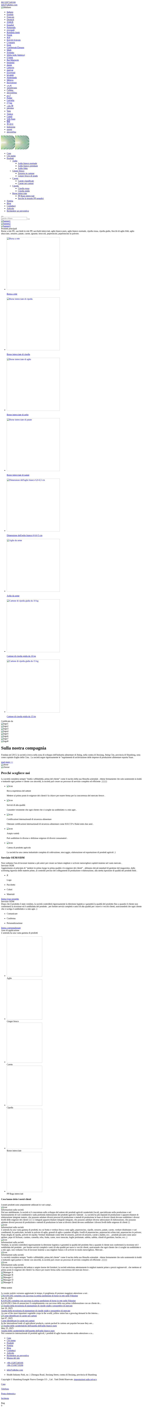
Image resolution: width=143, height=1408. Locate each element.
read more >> (7, 762)
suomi (9, 129)
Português (11, 27)
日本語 (10, 22)
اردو (8, 95)
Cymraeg (11, 42)
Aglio (14, 161)
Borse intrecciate (19, 193)
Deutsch (10, 19)
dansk (9, 65)
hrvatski (10, 75)
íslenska (10, 108)
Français (10, 17)
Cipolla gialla (24, 191)
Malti (9, 50)
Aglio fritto (23, 168)
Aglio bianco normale (27, 163)
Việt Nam (11, 119)
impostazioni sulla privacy (85, 1379)
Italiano (10, 12)
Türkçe (10, 114)
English (10, 14)
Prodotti (10, 158)
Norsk (9, 35)
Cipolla (15, 186)
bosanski (10, 62)
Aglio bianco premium (28, 166)
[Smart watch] (74, 956)
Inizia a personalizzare (11, 928)
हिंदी (8, 121)
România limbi (13, 32)
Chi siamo (11, 156)
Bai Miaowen (13, 60)
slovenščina (12, 93)
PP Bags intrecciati (26, 196)
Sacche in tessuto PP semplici (31, 198)
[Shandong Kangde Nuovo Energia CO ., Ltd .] (15, 148)
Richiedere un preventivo (18, 211)
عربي (9, 85)
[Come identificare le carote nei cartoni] (19, 1316)
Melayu (10, 80)
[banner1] (5, 221)
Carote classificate (26, 181)
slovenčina (11, 132)
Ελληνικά (11, 72)
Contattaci (11, 206)
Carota (15, 178)
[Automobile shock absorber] (74, 1000)
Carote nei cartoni (26, 183)
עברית (9, 103)
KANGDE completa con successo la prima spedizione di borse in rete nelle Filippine (38, 1301)
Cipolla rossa (23, 188)
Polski (9, 98)
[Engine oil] (74, 1086)
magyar (10, 70)
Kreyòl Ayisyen (14, 40)
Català (9, 116)
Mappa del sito (13, 1358)
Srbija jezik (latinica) (16, 55)
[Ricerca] (2, 216)
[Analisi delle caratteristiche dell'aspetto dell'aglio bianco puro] (29, 1326)
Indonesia (11, 127)
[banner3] (5, 226)
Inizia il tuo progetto (10, 899)
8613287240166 (8, 2)
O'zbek (10, 57)
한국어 (10, 124)
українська (12, 88)
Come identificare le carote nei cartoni (17, 1321)
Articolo (10, 208)
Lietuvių (10, 67)
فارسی (10, 105)
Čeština (10, 90)
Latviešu (10, 100)
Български (12, 82)
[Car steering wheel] (74, 1129)
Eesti (9, 45)
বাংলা (8, 37)
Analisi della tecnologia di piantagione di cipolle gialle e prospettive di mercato (35, 1311)
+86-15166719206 (15, 1365)
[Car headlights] (74, 1172)
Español (10, 25)
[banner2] (5, 223)
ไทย (9, 111)
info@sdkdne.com (9, 5)
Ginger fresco (18, 171)
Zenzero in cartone (26, 173)
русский (11, 30)
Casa (9, 153)
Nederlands (12, 77)
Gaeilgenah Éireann (15, 47)
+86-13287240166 (15, 1363)
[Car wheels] (74, 1043)
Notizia (10, 201)
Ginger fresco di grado (28, 176)
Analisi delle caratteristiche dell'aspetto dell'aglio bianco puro (28, 1331)
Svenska (10, 52)
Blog (9, 203)
